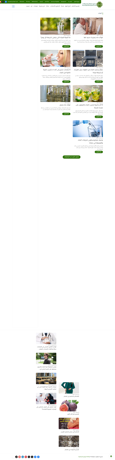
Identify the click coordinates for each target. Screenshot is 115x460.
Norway (28, 1)
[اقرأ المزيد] (99, 46)
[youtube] (19, 457)
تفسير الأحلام (75, 6)
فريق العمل (76, 1)
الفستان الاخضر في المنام (71, 396)
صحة (62, 6)
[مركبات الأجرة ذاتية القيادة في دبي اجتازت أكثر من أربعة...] (46, 378)
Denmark (22, 1)
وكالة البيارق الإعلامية (84, 457)
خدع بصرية (42, 6)
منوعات (35, 6)
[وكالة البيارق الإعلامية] (92, 4)
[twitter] (3, 2)
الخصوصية (63, 1)
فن (31, 6)
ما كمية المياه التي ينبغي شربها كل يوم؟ (55, 38)
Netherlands (35, 1)
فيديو (28, 6)
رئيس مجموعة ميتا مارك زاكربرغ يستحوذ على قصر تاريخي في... (47, 368)
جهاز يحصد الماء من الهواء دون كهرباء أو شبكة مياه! (88, 71)
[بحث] (13, 6)
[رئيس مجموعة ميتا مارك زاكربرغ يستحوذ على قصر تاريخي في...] (46, 358)
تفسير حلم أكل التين (73, 414)
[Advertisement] (25, 37)
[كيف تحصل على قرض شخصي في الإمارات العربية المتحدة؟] (46, 398)
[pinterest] (26, 457)
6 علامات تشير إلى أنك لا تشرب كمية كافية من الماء (56, 71)
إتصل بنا (70, 1)
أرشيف (41, 1)
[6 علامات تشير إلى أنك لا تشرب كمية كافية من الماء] (55, 58)
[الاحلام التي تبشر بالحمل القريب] (69, 423)
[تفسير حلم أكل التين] (69, 405)
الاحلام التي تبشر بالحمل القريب (70, 432)
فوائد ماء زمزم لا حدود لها (93, 38)
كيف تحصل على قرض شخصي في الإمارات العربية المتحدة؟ (46, 408)
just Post (47, 1)
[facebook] (6, 2)
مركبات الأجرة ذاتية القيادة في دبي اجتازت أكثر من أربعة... (46, 388)
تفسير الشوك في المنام (72, 449)
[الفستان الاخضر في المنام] (69, 388)
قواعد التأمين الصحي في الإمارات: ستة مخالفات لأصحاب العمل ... (46, 348)
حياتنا (47, 6)
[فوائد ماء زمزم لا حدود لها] (88, 26)
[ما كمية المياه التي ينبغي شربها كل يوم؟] (55, 26)
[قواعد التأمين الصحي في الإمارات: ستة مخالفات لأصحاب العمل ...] (46, 338)
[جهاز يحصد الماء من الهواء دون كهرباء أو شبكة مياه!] (88, 58)
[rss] (13, 457)
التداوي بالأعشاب (55, 6)
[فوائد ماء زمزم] (55, 93)
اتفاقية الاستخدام (55, 1)
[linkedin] (23, 457)
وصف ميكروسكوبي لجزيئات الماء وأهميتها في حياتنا (90, 141)
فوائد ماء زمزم (65, 105)
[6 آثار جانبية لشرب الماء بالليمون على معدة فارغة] (88, 93)
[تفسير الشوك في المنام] (69, 441)
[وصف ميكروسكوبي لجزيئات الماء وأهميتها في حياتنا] (88, 128)
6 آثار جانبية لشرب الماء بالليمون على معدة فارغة (89, 106)
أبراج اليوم (68, 6)
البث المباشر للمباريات (13, 1)
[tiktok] (16, 457)
